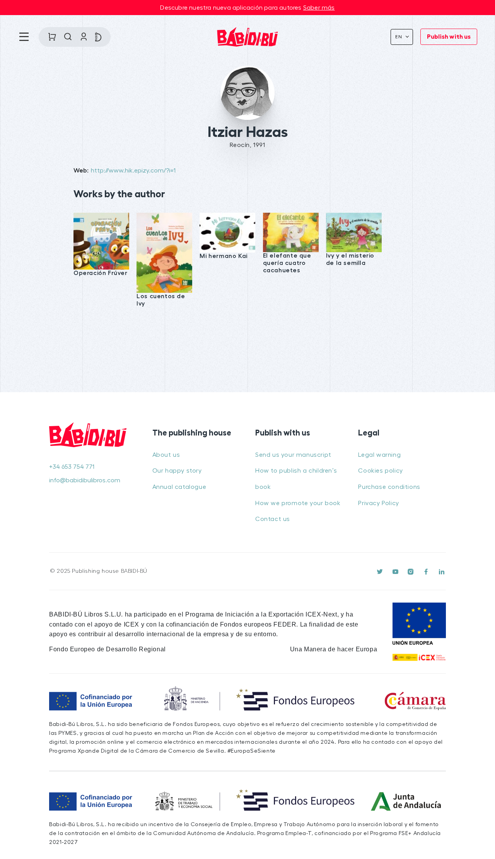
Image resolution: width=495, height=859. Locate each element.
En (399, 36)
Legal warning (379, 455)
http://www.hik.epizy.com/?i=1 (133, 170)
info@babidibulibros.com (84, 480)
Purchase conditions (389, 487)
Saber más (319, 8)
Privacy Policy (378, 503)
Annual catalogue (179, 487)
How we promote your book (297, 503)
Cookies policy (380, 471)
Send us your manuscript (293, 455)
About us (166, 455)
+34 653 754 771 (71, 467)
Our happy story (177, 471)
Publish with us (449, 37)
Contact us (272, 519)
